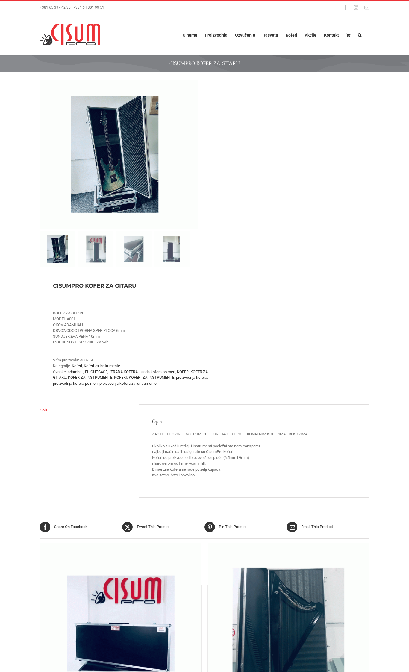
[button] (360, 34)
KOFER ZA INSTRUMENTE (90, 377)
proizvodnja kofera (191, 377)
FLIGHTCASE (96, 372)
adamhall (75, 372)
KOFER (183, 372)
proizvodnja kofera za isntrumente (128, 383)
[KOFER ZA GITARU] (120, 623)
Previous (44, 154)
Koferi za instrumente (102, 366)
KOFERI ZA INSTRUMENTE (151, 377)
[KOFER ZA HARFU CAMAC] (288, 623)
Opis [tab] (44, 410)
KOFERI (120, 377)
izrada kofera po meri (157, 372)
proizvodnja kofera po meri (75, 383)
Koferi (77, 366)
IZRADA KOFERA (123, 372)
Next (194, 154)
